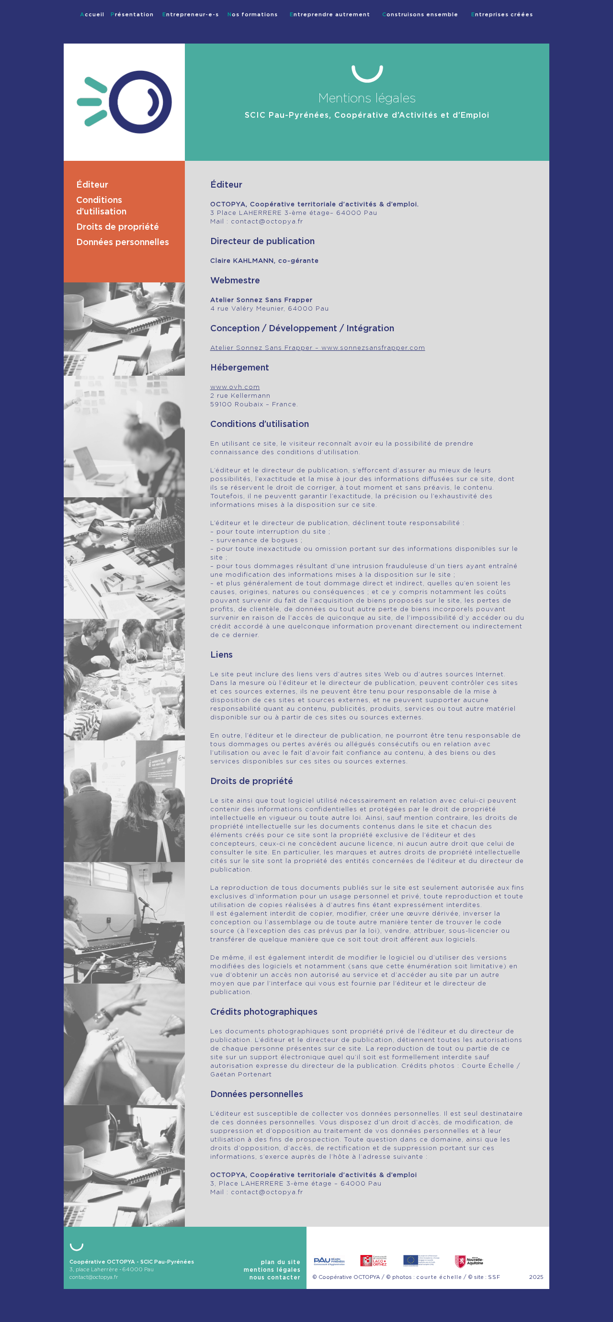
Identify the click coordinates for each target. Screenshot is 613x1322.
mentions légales (272, 1270)
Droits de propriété (117, 227)
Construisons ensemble (420, 14)
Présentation (132, 14)
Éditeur (92, 185)
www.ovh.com (235, 387)
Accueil (92, 14)
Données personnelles (122, 242)
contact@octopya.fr (93, 1277)
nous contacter (275, 1277)
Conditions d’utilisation (101, 206)
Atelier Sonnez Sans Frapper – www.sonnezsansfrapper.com (317, 348)
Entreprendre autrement (330, 14)
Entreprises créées (502, 14)
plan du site (281, 1262)
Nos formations (252, 14)
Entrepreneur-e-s (190, 14)
